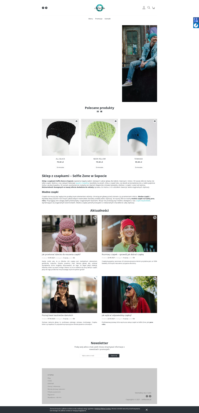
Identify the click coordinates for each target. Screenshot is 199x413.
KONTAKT (51, 384)
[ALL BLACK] (60, 137)
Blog (49, 378)
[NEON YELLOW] (99, 137)
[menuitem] (91, 19)
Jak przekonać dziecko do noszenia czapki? (61, 254)
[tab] (98, 100)
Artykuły (65, 258)
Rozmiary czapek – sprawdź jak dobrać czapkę (123, 254)
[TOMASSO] (138, 137)
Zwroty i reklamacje (54, 386)
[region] (99, 63)
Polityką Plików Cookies (103, 409)
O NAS (50, 381)
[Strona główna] (99, 7)
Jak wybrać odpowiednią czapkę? (117, 315)
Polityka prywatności (54, 392)
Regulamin (51, 395)
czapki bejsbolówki (143, 201)
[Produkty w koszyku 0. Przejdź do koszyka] (153, 9)
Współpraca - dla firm (54, 397)
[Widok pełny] (101, 111)
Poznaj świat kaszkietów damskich (57, 315)
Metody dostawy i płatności (56, 389)
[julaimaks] (91, 63)
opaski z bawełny (82, 183)
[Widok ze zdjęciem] (98, 111)
